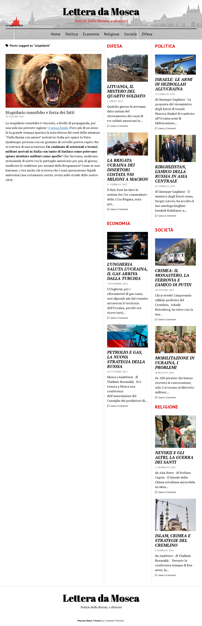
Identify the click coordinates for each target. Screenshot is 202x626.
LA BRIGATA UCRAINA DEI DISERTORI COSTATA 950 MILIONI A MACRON (127, 170)
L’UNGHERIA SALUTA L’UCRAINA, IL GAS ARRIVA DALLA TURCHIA (127, 271)
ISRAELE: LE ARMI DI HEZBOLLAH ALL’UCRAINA (173, 84)
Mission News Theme (89, 620)
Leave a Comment (167, 128)
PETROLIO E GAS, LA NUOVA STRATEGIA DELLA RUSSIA (126, 359)
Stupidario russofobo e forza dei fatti (40, 112)
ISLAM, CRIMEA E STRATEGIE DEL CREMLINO (173, 540)
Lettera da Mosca (101, 11)
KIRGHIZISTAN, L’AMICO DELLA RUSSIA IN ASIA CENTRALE (171, 173)
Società (130, 33)
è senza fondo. (58, 128)
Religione (111, 33)
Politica (71, 33)
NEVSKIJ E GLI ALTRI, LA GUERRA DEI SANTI (174, 457)
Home (55, 33)
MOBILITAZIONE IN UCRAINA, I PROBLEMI (175, 363)
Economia (91, 33)
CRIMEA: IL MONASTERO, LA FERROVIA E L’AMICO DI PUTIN (173, 277)
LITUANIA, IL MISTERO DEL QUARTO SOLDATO (126, 91)
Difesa (147, 33)
